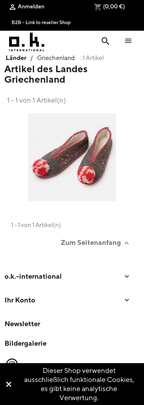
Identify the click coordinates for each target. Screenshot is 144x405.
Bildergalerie (25, 343)
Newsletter (22, 323)
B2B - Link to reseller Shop (41, 22)
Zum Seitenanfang (96, 242)
